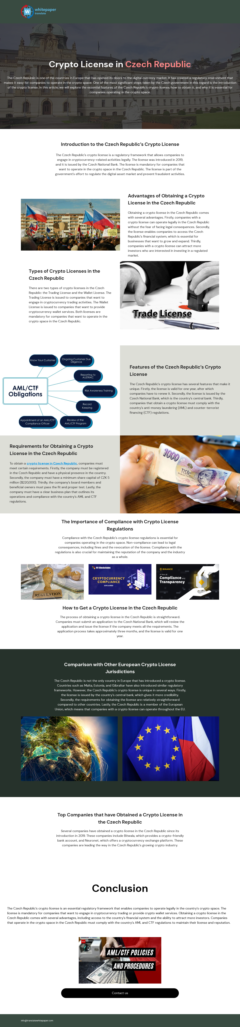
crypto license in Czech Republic (52, 463)
